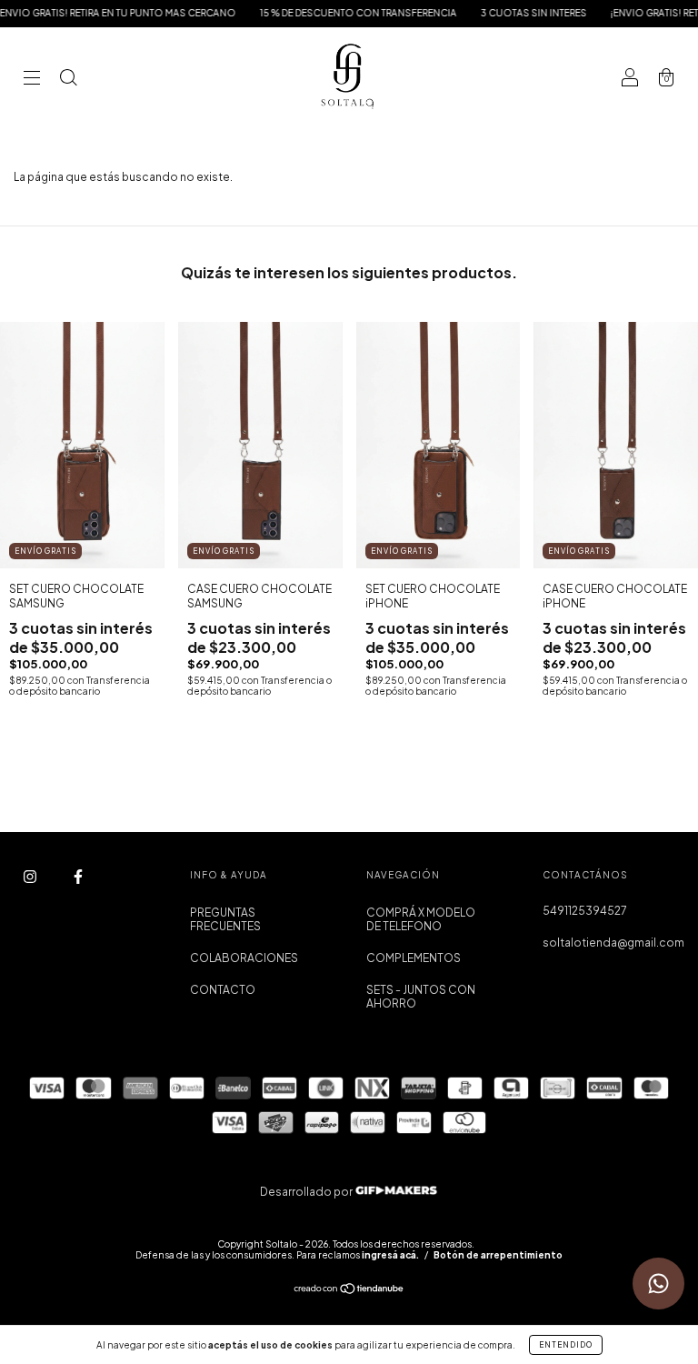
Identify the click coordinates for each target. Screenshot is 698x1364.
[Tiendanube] (349, 1291)
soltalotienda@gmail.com (613, 942)
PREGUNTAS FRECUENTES (225, 919)
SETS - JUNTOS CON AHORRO (420, 996)
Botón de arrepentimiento (498, 1254)
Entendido (566, 1344)
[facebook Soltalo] (78, 877)
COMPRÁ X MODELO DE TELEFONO (420, 919)
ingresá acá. (390, 1254)
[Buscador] (68, 79)
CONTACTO (222, 990)
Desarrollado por (307, 1192)
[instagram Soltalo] (31, 877)
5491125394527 (585, 911)
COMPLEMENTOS (413, 958)
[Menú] (32, 79)
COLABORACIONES (244, 958)
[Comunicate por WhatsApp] (658, 1283)
